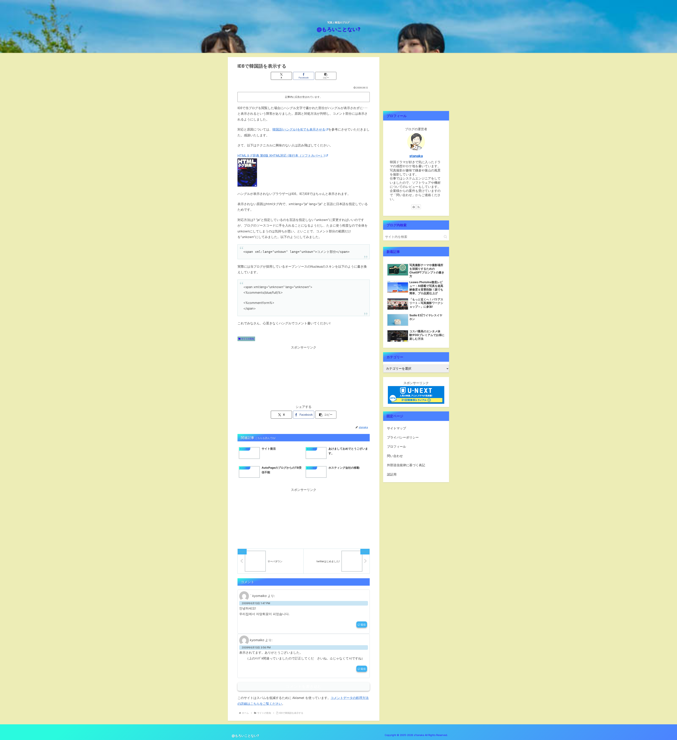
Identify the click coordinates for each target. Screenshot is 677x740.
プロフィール (396, 446)
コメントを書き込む (304, 686)
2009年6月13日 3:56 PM (256, 647)
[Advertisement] (303, 375)
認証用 (392, 474)
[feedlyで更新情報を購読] (413, 207)
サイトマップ (396, 428)
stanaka (416, 156)
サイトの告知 (247, 338)
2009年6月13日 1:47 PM (256, 603)
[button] (325, 76)
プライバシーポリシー (403, 437)
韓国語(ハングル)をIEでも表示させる (298, 129)
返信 (363, 624)
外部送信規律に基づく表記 (406, 465)
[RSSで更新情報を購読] (418, 207)
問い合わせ (395, 456)
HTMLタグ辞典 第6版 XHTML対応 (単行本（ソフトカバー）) (281, 155)
